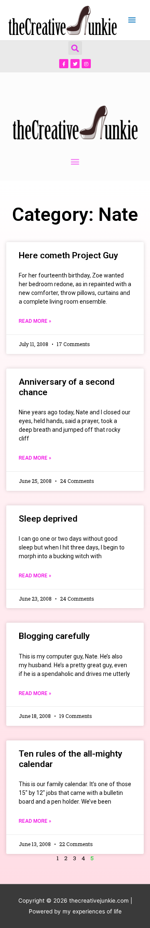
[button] (75, 48)
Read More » (35, 321)
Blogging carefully (54, 636)
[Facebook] (63, 63)
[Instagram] (86, 63)
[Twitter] (75, 63)
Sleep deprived (48, 519)
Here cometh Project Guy (68, 255)
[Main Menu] (132, 20)
